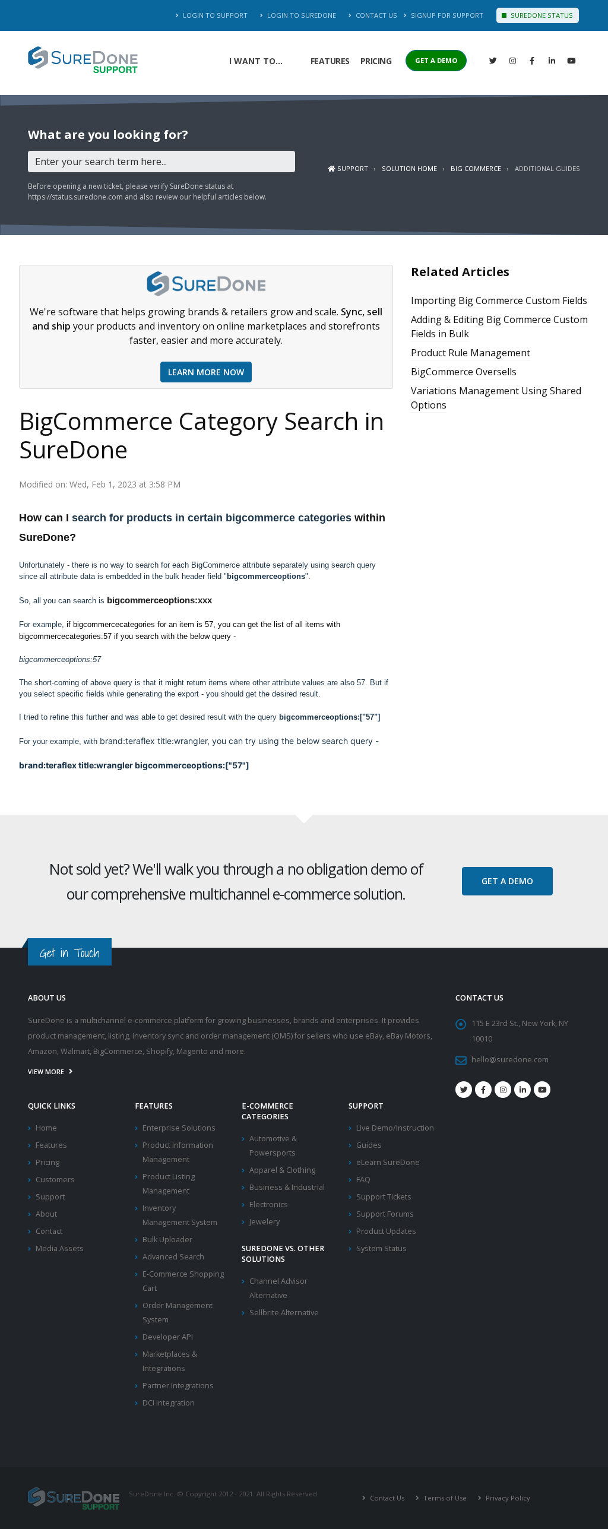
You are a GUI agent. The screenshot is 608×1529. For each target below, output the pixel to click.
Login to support (214, 15)
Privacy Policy (507, 1497)
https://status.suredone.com (75, 197)
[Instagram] (512, 60)
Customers (55, 1180)
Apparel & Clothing (282, 1170)
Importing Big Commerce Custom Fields (499, 300)
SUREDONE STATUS (541, 15)
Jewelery (264, 1222)
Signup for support (446, 15)
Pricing (376, 61)
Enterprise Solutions (179, 1128)
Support (351, 168)
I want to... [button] (256, 61)
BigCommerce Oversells (464, 371)
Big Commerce (476, 168)
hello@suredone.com (510, 1060)
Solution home (409, 168)
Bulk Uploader (167, 1239)
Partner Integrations (178, 1386)
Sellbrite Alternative (284, 1313)
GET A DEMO (436, 60)
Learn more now (206, 372)
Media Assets (60, 1248)
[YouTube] (571, 60)
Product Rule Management (470, 352)
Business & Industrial (287, 1187)
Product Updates (386, 1231)
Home (46, 1128)
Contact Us (375, 15)
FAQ (363, 1180)
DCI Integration (168, 1403)
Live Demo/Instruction (395, 1128)
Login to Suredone (300, 15)
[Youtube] (542, 1089)
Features (330, 61)
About (46, 1214)
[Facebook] (532, 60)
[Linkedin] (551, 60)
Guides (369, 1145)
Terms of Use (444, 1497)
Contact (49, 1231)
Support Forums (385, 1214)
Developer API (167, 1337)
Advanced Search (173, 1257)
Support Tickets (383, 1197)
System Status (381, 1248)
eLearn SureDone (388, 1162)
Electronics (268, 1204)
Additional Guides (547, 168)
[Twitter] (492, 60)
